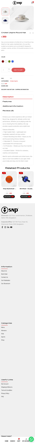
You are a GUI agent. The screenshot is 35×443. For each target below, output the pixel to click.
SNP (6, 83)
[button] (32, 3)
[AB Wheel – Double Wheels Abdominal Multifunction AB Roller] (26, 179)
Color (3, 57)
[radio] (3, 61)
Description (8, 97)
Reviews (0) (8, 111)
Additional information (13, 106)
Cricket (12, 81)
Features (7, 101)
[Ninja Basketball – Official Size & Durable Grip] (9, 179)
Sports (16, 81)
